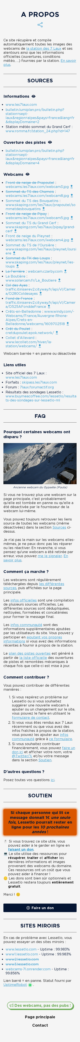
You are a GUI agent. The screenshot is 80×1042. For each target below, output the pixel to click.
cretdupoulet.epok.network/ (30, 333)
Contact (40, 1025)
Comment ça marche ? (26, 571)
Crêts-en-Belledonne (23, 311)
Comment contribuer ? (26, 677)
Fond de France (19, 298)
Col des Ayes (17, 285)
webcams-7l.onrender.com (28, 969)
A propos (40, 14)
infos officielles (23, 600)
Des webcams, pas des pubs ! (42, 1005)
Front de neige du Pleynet (28, 236)
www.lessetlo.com (21, 949)
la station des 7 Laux (43, 48)
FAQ (40, 416)
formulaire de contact (30, 717)
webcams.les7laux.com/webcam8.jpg (37, 196)
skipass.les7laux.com (39, 382)
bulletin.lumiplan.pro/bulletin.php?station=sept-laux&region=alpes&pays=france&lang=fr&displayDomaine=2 (40, 116)
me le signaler (50, 556)
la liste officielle (33, 658)
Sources (40, 80)
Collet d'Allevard (20, 338)
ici (52, 780)
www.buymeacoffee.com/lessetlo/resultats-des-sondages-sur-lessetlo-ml (41, 398)
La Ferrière (15, 271)
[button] (40, 25)
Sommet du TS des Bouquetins (32, 201)
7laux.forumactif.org (37, 387)
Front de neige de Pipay (26, 214)
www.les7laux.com (21, 104)
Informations (16, 96)
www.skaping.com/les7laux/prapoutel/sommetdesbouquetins (41, 207)
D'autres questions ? (23, 771)
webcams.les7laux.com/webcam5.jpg (37, 218)
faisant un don (20, 849)
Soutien (44, 760)
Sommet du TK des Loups (28, 258)
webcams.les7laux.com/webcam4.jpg (37, 240)
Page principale (40, 1017)
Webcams (13, 174)
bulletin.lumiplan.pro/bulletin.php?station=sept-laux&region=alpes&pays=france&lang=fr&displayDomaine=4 (40, 157)
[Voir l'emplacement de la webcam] (71, 187)
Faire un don (43, 908)
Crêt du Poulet (18, 329)
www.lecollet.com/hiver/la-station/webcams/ (29, 344)
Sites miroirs (40, 925)
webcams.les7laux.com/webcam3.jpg (37, 187)
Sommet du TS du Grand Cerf (31, 223)
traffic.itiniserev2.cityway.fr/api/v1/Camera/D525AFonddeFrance (41, 304)
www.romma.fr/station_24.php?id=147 (38, 131)
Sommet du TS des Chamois (30, 191)
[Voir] (34, 96)
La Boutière (15, 276)
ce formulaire (60, 739)
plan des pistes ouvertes (30, 653)
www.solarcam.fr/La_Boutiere (31, 280)
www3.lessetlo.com (22, 964)
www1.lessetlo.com (22, 954)
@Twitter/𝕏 (22, 756)
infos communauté (26, 625)
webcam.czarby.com (45, 271)
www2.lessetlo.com (22, 959)
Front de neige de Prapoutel (30, 183)
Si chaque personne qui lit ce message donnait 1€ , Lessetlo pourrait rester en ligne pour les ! (40, 822)
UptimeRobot (15, 985)
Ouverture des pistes (24, 142)
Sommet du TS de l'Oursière (30, 245)
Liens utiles (14, 365)
